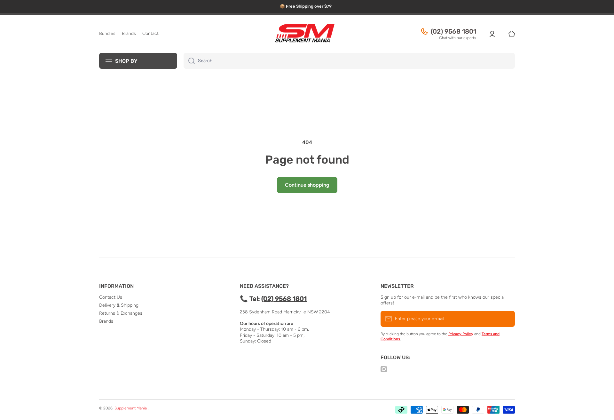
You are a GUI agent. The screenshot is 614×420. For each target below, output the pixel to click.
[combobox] (349, 61)
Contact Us (110, 297)
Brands (106, 321)
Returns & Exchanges (120, 313)
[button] (511, 34)
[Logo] (307, 34)
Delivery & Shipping (118, 305)
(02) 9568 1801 (453, 31)
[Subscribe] (507, 319)
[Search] (189, 61)
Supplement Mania (130, 408)
